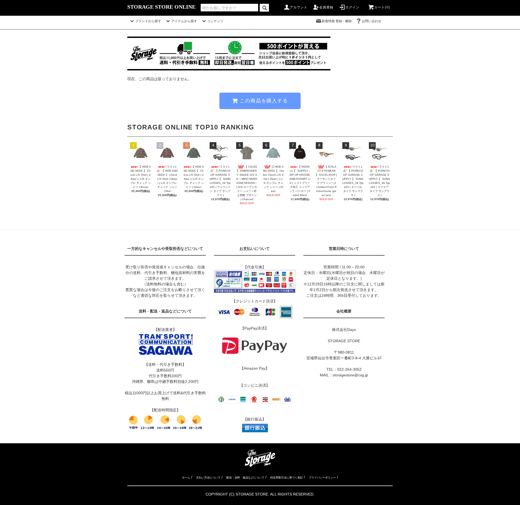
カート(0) (382, 7)
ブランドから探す (148, 21)
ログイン (352, 7)
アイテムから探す (184, 21)
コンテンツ (215, 21)
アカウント (299, 7)
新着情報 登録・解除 (337, 21)
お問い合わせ (375, 21)
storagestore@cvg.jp (350, 375)
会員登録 (326, 7)
